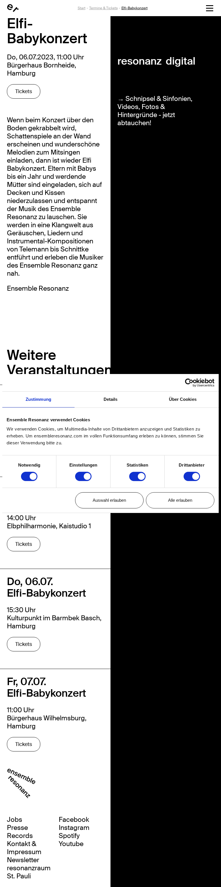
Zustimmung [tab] (38, 399)
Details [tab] (111, 399)
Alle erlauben (180, 500)
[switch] (83, 476)
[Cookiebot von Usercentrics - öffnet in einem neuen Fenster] (189, 382)
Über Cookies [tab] (183, 399)
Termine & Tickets (103, 8)
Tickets (23, 91)
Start (81, 8)
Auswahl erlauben (109, 500)
